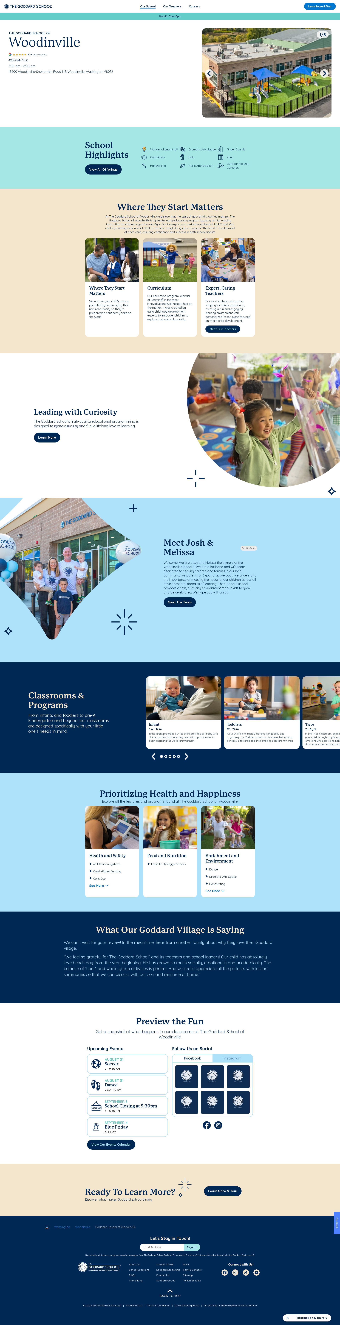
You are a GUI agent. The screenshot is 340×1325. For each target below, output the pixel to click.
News (186, 1264)
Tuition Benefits (192, 1280)
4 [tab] (174, 756)
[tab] (192, 1058)
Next (324, 73)
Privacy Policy (134, 1305)
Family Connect (192, 1269)
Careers (194, 6)
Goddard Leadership (168, 1269)
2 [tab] (165, 756)
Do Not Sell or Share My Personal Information (230, 1305)
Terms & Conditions (158, 1305)
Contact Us (162, 1275)
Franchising (136, 1280)
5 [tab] (178, 756)
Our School (148, 6)
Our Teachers (172, 6)
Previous (209, 73)
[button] (127, 1064)
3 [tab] (170, 756)
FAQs (132, 1275)
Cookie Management (187, 1305)
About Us (134, 1264)
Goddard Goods (165, 1280)
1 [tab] (161, 756)
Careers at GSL (165, 1264)
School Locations (139, 1269)
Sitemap (188, 1275)
